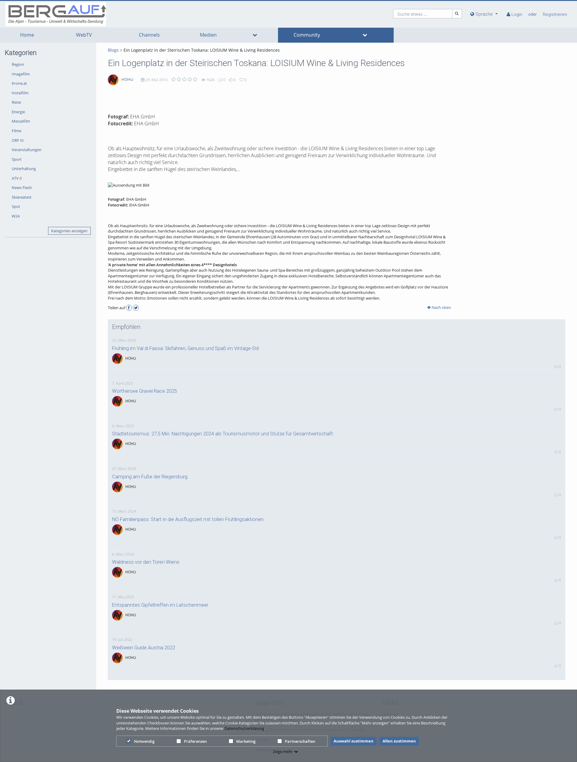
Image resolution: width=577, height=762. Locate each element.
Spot (16, 206)
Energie (18, 111)
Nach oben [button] (441, 307)
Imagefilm (21, 74)
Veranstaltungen (26, 149)
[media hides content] (254, 35)
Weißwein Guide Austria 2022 (143, 648)
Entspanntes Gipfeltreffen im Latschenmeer (160, 605)
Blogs (113, 50)
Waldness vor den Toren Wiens (145, 562)
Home (27, 35)
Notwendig (144, 741)
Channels (149, 35)
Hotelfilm (20, 93)
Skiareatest (22, 197)
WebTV (84, 35)
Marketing (245, 741)
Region (18, 64)
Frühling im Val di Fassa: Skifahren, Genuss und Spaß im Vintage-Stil (185, 348)
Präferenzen (195, 741)
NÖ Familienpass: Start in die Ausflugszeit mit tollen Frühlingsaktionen (188, 519)
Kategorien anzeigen (69, 230)
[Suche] (457, 13)
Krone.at (19, 83)
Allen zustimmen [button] (399, 741)
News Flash (22, 187)
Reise (16, 102)
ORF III (18, 140)
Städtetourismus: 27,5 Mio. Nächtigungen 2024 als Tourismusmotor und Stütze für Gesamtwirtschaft (222, 434)
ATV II (17, 178)
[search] (422, 13)
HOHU (127, 79)
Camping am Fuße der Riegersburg (150, 477)
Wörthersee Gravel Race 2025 (144, 391)
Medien (208, 35)
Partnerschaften (300, 741)
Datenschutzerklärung (244, 728)
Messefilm (21, 121)
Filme (16, 130)
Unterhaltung (24, 168)
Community (307, 35)
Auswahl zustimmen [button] (354, 741)
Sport (17, 159)
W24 (16, 216)
